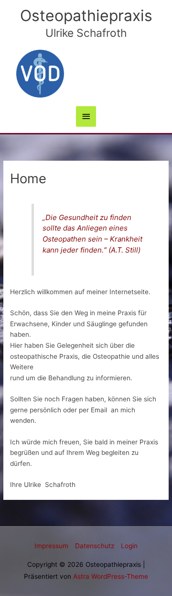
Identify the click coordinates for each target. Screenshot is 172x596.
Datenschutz (94, 546)
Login (129, 546)
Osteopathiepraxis (86, 15)
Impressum (51, 546)
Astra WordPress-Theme (110, 576)
